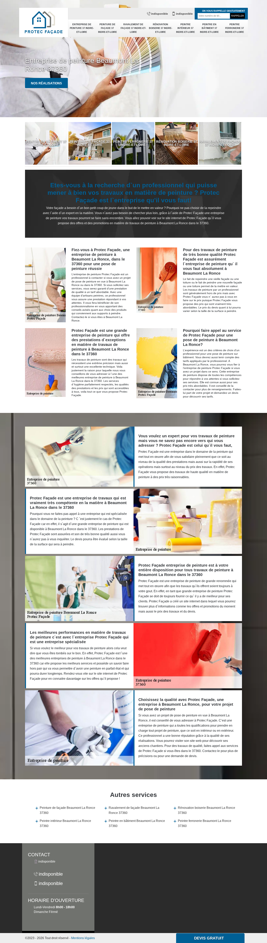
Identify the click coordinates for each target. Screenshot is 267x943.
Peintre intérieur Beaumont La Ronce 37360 (65, 823)
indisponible (159, 13)
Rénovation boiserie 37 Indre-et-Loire (160, 28)
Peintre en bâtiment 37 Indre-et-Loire (209, 28)
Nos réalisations (46, 83)
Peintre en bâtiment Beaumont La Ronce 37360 (137, 823)
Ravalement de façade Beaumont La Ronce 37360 (134, 810)
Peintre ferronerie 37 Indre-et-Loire (234, 28)
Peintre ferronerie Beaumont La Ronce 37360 (204, 823)
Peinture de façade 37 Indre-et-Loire (107, 28)
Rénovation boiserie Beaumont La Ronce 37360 (206, 810)
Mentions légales (83, 938)
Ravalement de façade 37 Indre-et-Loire (133, 28)
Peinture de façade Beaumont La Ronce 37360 (67, 810)
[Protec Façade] (43, 22)
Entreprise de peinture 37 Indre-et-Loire (82, 28)
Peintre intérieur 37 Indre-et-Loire (185, 28)
